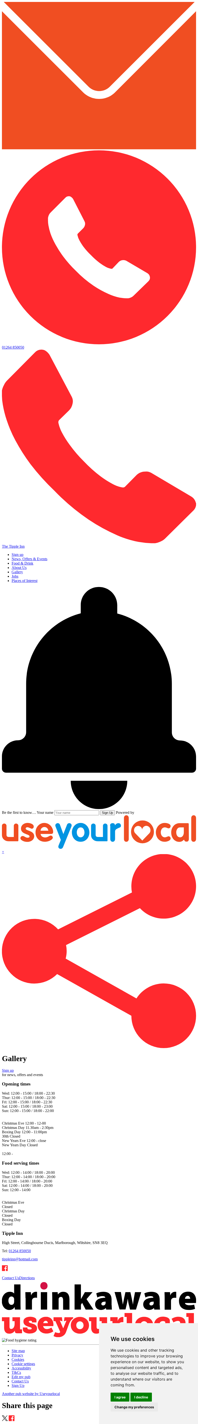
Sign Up (107, 813)
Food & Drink (22, 563)
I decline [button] (141, 1397)
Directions (27, 1278)
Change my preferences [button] (134, 1407)
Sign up (17, 555)
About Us (19, 568)
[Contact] (99, 148)
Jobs (15, 576)
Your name (45, 812)
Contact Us (10, 1278)
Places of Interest (24, 581)
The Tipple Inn (13, 546)
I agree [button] (120, 1397)
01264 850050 (20, 1251)
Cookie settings (23, 1364)
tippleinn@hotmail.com (20, 1259)
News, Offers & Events (29, 559)
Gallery (17, 572)
